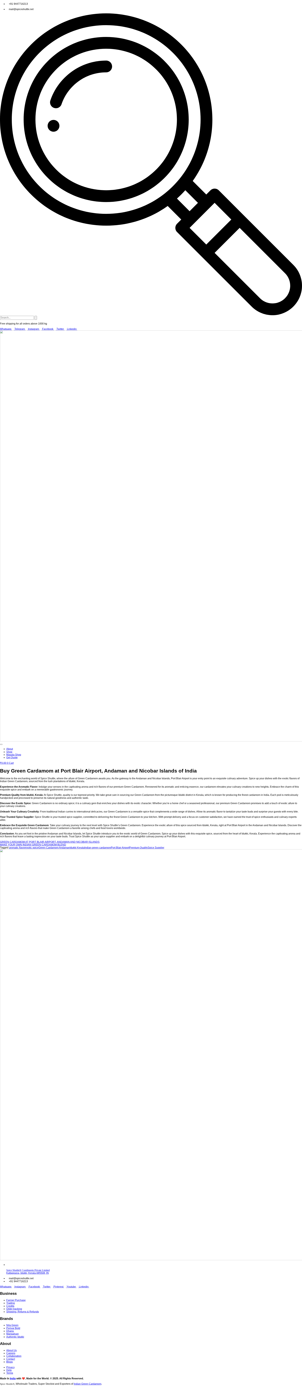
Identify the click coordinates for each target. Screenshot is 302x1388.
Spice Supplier (156, 847)
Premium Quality (138, 847)
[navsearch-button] (151, 314)
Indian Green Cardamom (87, 1383)
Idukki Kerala (77, 847)
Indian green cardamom (97, 847)
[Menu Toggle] (1, 744)
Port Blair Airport (120, 847)
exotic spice (32, 847)
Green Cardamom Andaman (54, 847)
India (13, 1378)
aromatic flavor (17, 847)
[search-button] (35, 318)
